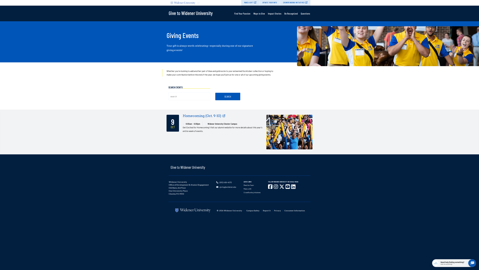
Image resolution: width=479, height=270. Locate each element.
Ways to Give (259, 13)
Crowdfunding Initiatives (294, 2)
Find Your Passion (242, 13)
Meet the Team (249, 185)
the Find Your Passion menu (242, 19)
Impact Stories (274, 13)
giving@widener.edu (228, 187)
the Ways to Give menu (259, 19)
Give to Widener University (188, 167)
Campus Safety (252, 211)
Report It (267, 211)
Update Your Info (269, 2)
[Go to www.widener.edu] (204, 3)
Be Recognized (291, 13)
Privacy (277, 211)
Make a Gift (249, 2)
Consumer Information (294, 211)
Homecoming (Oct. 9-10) (202, 116)
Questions (305, 13)
